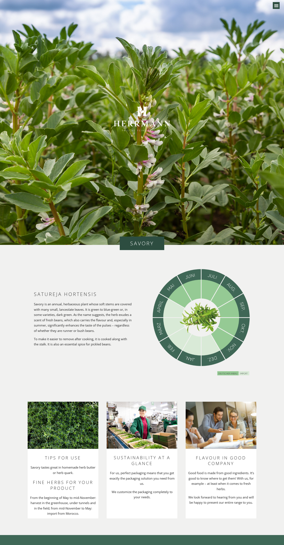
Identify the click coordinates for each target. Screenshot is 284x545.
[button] (276, 5)
